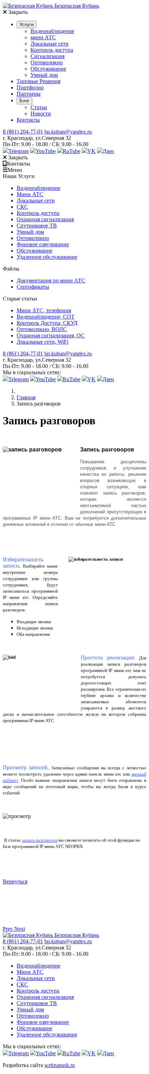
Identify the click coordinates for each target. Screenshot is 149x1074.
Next (19, 929)
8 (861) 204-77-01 (23, 132)
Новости (40, 114)
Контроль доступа (51, 50)
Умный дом (44, 75)
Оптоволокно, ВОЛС (42, 329)
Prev (8, 929)
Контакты (28, 120)
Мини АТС (30, 194)
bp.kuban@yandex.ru (68, 132)
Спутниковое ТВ (37, 226)
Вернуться (15, 881)
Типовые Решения (38, 81)
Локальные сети (49, 44)
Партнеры (29, 94)
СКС (22, 207)
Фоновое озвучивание (43, 244)
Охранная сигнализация (45, 219)
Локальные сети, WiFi (42, 342)
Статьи (38, 107)
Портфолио (30, 87)
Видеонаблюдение (52, 31)
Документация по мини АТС (51, 280)
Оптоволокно (46, 62)
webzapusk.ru (59, 1065)
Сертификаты (33, 287)
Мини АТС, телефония (44, 310)
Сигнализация (47, 56)
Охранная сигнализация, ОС (51, 335)
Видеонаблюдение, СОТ (45, 317)
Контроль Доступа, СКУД (47, 323)
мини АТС (43, 37)
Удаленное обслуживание (47, 257)
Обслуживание (48, 69)
